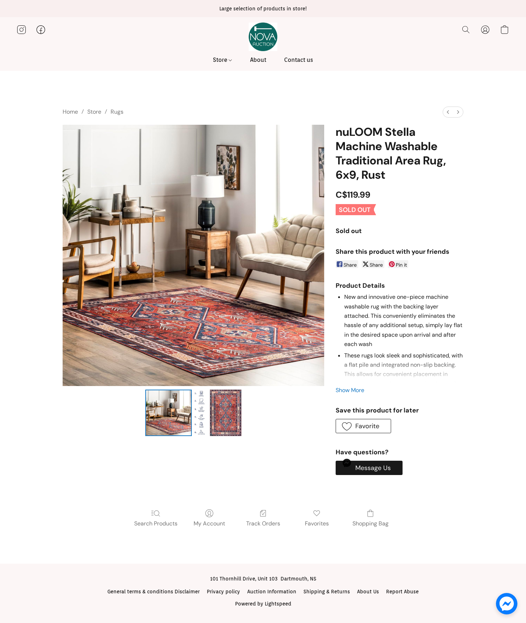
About (258, 59)
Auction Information (271, 591)
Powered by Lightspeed (263, 604)
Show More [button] (350, 390)
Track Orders (263, 523)
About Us (368, 591)
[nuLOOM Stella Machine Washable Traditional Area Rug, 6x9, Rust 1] (218, 413)
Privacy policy (223, 591)
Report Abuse (402, 591)
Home (70, 111)
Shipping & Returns (326, 591)
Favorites (317, 523)
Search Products (155, 523)
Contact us (298, 59)
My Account (209, 523)
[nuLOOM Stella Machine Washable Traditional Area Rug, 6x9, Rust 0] (168, 413)
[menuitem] (448, 112)
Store (221, 59)
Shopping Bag (370, 523)
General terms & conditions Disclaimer (153, 591)
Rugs (117, 111)
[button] (263, 37)
